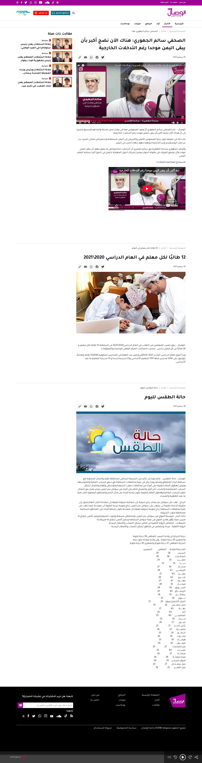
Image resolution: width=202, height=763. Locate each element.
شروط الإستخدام (103, 728)
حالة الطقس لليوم (149, 388)
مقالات (156, 705)
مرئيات (137, 24)
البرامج (148, 24)
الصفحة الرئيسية (177, 31)
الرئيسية (179, 24)
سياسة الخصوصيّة (127, 728)
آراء (158, 24)
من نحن (182, 2)
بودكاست (125, 24)
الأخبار (167, 24)
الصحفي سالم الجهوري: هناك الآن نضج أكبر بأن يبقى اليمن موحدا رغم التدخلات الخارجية (144, 31)
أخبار (157, 700)
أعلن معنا (164, 2)
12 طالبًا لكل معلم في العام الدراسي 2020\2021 (144, 248)
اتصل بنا (173, 2)
